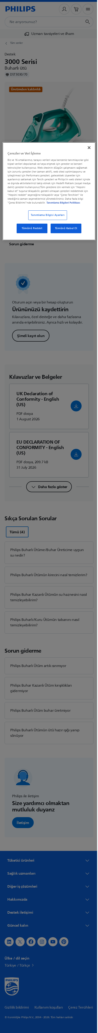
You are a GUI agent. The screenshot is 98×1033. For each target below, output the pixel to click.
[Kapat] (86, 147)
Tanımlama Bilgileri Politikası (38, 206)
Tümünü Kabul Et (64, 232)
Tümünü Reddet (30, 232)
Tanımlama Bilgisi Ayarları (46, 218)
